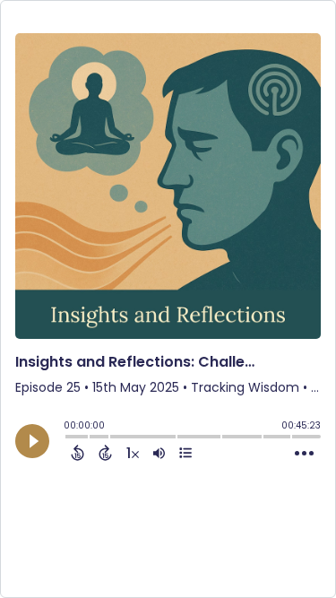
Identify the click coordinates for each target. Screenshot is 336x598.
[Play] (32, 441)
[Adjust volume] (159, 453)
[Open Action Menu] (304, 453)
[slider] (68, 438)
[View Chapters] (185, 453)
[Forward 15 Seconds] (105, 453)
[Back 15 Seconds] (77, 453)
